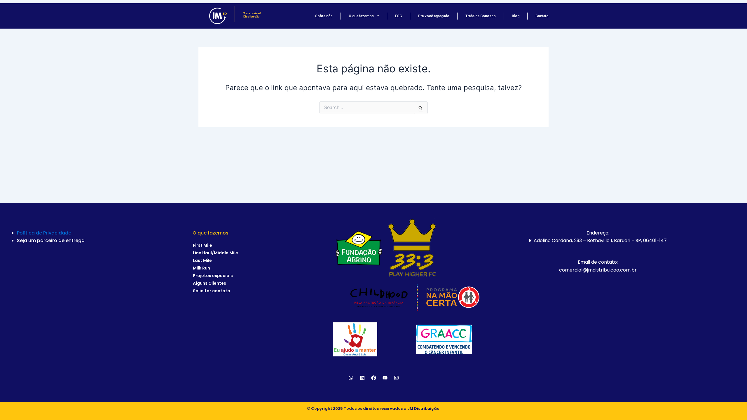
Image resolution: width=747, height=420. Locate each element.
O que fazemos (361, 16)
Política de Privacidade (44, 233)
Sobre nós (324, 16)
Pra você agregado (433, 16)
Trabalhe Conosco (480, 16)
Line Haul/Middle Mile (215, 253)
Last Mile (202, 260)
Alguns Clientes (209, 283)
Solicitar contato (211, 291)
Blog (515, 16)
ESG (398, 16)
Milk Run (201, 268)
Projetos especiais (213, 276)
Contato (542, 16)
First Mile (202, 245)
